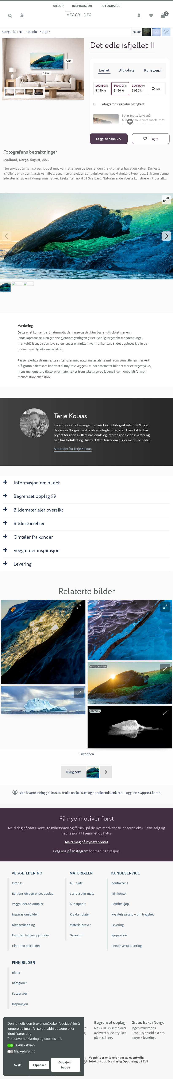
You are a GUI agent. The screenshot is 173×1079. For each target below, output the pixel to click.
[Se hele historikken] (106, 772)
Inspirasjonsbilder (25, 914)
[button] (79, 607)
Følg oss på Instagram (70, 851)
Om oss (17, 883)
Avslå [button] (18, 1065)
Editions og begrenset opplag (32, 893)
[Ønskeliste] (151, 16)
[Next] (166, 236)
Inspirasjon (82, 6)
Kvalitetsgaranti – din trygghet (132, 914)
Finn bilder (23, 962)
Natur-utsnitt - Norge (33, 31)
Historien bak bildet (26, 945)
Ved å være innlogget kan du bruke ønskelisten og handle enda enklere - (90, 792)
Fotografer (110, 6)
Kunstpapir (78, 904)
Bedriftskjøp (120, 904)
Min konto (118, 893)
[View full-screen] (166, 199)
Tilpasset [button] (39, 1065)
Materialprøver (80, 925)
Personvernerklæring (126, 945)
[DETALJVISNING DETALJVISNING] (86, 236)
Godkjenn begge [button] (65, 1065)
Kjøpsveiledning (23, 925)
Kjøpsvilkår (119, 935)
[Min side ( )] (139, 16)
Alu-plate (76, 883)
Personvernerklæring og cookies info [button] (34, 1038)
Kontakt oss (119, 883)
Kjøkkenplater (80, 914)
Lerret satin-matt (82, 893)
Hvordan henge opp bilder (30, 935)
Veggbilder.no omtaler (27, 904)
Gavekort (76, 935)
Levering (117, 925)
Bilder (58, 6)
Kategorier (9, 31)
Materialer (81, 873)
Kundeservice (125, 873)
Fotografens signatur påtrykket (122, 104)
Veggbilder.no (27, 873)
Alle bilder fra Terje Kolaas (73, 448)
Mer (159, 88)
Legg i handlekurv (108, 139)
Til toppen (86, 754)
